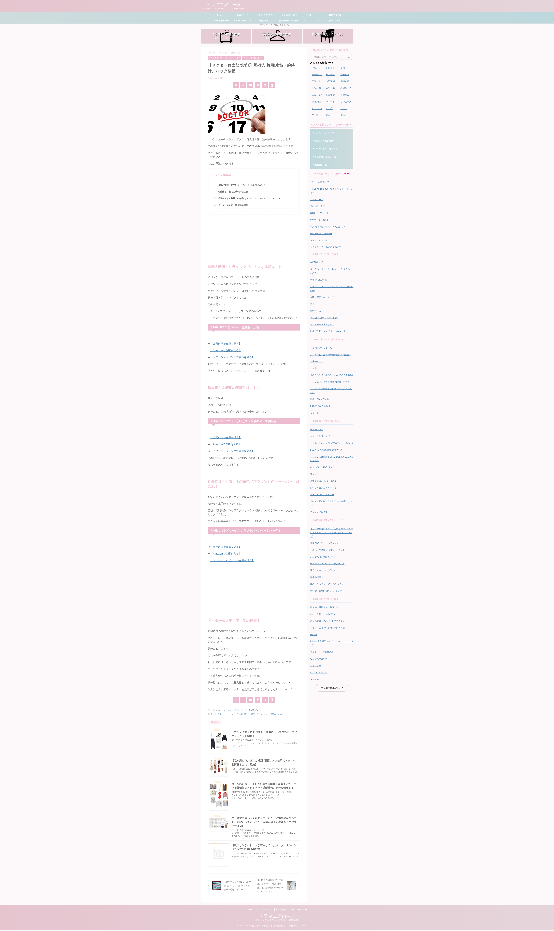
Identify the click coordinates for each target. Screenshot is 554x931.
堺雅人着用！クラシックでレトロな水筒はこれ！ (241, 184)
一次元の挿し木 (265, 20)
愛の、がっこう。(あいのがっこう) (327, 584)
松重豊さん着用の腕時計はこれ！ (234, 191)
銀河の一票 (315, 310)
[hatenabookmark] (250, 85)
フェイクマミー (317, 474)
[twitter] (236, 85)
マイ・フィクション (311, 20)
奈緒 (342, 67)
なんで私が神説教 (318, 658)
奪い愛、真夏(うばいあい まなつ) (326, 590)
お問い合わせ (281, 909)
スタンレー (264, 714)
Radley (214, 714)
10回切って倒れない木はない (324, 317)
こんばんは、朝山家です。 (323, 556)
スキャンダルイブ (318, 512)
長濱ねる (344, 74)
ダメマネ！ (315, 679)
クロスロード (334, 20)
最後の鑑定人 (316, 577)
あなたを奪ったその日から (323, 614)
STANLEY (255, 714)
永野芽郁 (330, 81)
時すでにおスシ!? (318, 279)
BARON (274, 714)
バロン (281, 714)
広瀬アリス (317, 95)
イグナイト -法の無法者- (322, 652)
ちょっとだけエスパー (321, 436)
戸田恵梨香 (317, 74)
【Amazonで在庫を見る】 (225, 350)
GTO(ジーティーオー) (219, 20)
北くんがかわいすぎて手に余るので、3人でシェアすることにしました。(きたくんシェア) (331, 532)
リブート (330, 101)
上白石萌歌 (317, 88)
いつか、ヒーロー (318, 672)
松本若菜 (330, 74)
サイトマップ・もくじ (264, 909)
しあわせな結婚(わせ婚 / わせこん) (327, 550)
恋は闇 (315, 115)
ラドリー (221, 714)
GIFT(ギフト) (316, 262)
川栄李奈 (344, 95)
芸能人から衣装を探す (324, 141)
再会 (328, 115)
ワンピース (345, 101)
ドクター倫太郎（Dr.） (250, 710)
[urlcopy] (272, 85)
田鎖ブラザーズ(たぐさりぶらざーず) (328, 331)
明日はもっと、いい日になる (324, 570)
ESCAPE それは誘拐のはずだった (326, 449)
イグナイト (317, 108)
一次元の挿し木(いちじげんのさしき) (328, 226)
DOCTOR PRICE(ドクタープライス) (327, 563)
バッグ (343, 108)
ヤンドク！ (315, 368)
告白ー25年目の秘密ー (288, 20)
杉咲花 (315, 67)
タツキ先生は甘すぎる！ (322, 324)
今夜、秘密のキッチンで (322, 297)
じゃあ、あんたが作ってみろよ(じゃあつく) (331, 443)
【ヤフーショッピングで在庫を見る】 (232, 357)
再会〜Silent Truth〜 (320, 399)
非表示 (227, 174)
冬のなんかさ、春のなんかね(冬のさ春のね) (331, 375)
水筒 (241, 714)
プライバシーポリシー (298, 909)
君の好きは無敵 (334, 15)
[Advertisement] (254, 238)
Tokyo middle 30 (265, 15)
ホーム (219, 15)
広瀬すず (330, 95)
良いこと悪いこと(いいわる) (324, 487)
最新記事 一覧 (242, 15)
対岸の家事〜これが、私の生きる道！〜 (329, 621)
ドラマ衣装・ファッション (221, 710)
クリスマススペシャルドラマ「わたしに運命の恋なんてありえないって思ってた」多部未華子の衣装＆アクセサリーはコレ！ (264, 821)
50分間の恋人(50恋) (320, 406)
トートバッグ (232, 714)
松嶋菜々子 (345, 88)
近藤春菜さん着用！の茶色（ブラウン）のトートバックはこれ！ (249, 198)
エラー (313, 304)
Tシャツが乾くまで (288, 15)
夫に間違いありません (321, 347)
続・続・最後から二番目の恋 (324, 607)
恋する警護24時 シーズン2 (323, 481)
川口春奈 (330, 67)
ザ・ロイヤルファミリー (322, 494)
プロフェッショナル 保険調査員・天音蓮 (330, 381)
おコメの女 (317, 101)
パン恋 (329, 108)
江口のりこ (317, 81)
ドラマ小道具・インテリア (326, 149)
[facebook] (243, 85)
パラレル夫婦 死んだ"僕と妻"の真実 (327, 627)
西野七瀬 (330, 88)
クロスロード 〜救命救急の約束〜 (326, 247)
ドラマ (237, 710)
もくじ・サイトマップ (324, 133)
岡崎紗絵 (344, 81)
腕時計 (246, 714)
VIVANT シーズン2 (242, 20)
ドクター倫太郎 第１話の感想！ (234, 205)
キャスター (315, 665)
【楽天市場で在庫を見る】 (225, 343)
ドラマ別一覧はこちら (330, 687)
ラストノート (311, 15)
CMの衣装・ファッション (326, 157)
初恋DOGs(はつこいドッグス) (324, 543)
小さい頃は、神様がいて (322, 467)
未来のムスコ (316, 361)
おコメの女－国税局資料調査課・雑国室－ (330, 354)
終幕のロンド (316, 429)
